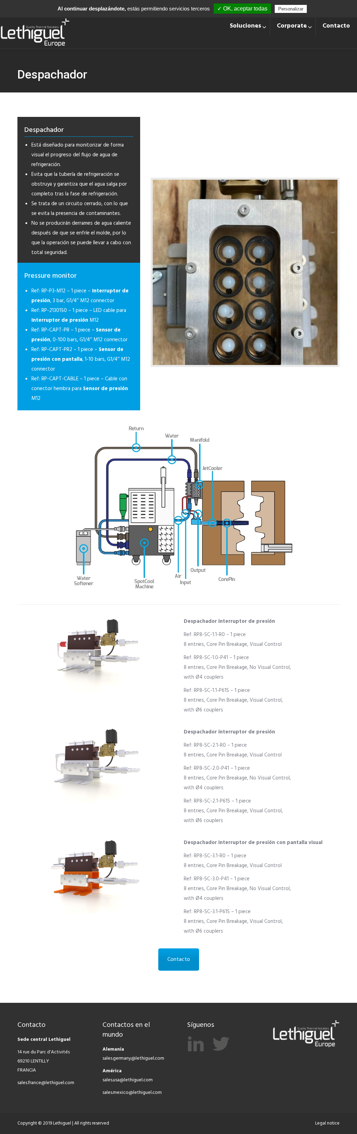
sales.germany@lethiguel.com (133, 1058)
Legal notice (327, 1123)
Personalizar (290, 9)
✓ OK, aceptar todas (242, 9)
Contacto (178, 959)
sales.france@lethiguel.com (45, 1083)
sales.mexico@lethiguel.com (132, 1093)
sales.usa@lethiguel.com (127, 1080)
